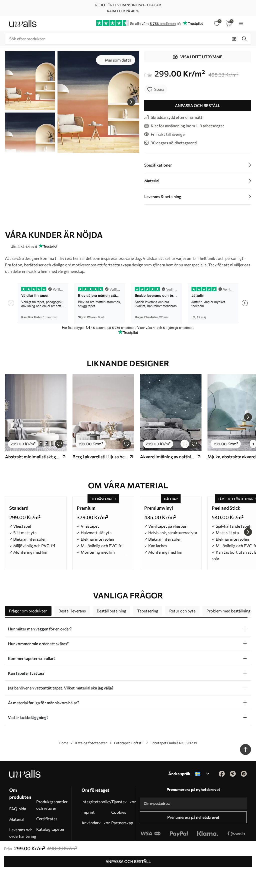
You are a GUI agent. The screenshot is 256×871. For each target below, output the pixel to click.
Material (16, 819)
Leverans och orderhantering (22, 832)
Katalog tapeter (50, 829)
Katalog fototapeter (91, 743)
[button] (131, 102)
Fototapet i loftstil (129, 743)
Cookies (118, 812)
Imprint (88, 812)
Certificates (46, 818)
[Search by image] (234, 39)
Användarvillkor (96, 822)
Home (63, 743)
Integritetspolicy (96, 801)
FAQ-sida (17, 808)
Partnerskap (122, 822)
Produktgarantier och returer (52, 804)
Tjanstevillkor (123, 801)
